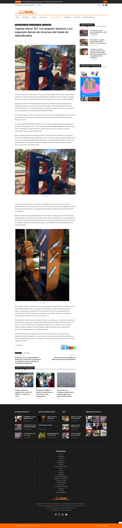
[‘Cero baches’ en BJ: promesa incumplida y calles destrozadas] (84, 33)
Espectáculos (61, 462)
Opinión (34, 17)
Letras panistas (26, 353)
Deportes (61, 460)
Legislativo (43, 17)
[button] (104, 1)
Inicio (17, 17)
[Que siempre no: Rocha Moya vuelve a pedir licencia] (96, 429)
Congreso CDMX (61, 480)
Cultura (61, 458)
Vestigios (77, 17)
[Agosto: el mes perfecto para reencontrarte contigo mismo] (66, 427)
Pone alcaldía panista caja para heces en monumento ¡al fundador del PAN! (42, 1)
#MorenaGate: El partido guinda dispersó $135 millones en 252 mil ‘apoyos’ (98, 41)
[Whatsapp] (74, 347)
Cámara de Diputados (61, 476)
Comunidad (67, 17)
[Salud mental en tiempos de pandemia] (42, 419)
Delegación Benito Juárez (21, 24)
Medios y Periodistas (61, 466)
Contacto (39, 5)
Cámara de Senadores (61, 478)
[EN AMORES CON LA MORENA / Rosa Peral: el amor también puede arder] (18, 419)
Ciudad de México (55, 17)
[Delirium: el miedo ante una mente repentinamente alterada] (66, 419)
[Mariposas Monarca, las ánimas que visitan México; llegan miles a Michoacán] (42, 436)
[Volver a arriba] (117, 522)
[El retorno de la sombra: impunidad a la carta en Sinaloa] (89, 436)
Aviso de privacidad (102, 525)
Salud (61, 470)
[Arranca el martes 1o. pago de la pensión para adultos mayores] (103, 429)
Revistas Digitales (89, 17)
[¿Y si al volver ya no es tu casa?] (18, 436)
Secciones (25, 17)
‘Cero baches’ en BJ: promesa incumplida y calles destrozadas (98, 32)
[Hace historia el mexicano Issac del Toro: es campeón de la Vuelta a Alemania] (89, 429)
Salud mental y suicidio (45, 425)
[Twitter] (65, 347)
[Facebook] (62, 347)
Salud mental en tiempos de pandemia (52, 418)
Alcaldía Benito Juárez (35, 24)
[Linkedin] (68, 347)
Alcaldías (61, 488)
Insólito (61, 464)
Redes (61, 468)
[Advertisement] (92, 116)
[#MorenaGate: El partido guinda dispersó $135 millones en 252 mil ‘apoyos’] (84, 42)
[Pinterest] (71, 347)
